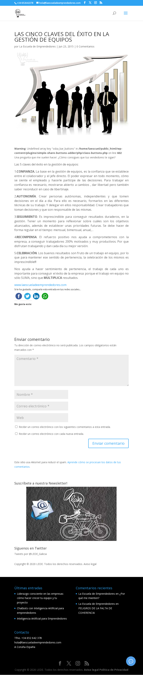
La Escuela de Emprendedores (37, 46)
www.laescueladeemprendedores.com (40, 285)
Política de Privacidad (113, 669)
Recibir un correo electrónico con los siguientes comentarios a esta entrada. (65, 427)
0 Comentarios (85, 46)
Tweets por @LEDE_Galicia (30, 554)
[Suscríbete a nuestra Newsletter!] (71, 514)
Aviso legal (90, 564)
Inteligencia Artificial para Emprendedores (42, 618)
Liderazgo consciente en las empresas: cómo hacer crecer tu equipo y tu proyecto (40, 598)
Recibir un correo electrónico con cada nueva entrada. (51, 434)
